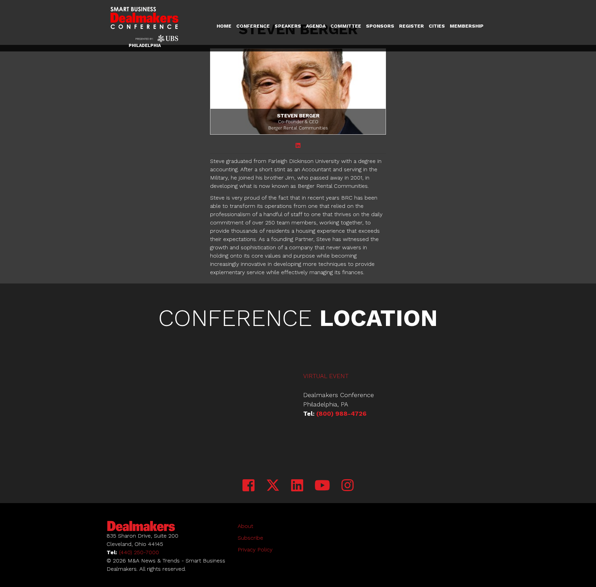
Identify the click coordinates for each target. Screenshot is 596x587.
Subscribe (250, 538)
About (245, 526)
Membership (467, 26)
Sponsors (380, 26)
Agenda (316, 26)
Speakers (288, 26)
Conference (253, 26)
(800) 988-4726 (341, 413)
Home (224, 26)
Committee (345, 26)
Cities (437, 26)
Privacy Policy (255, 549)
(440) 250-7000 (139, 552)
